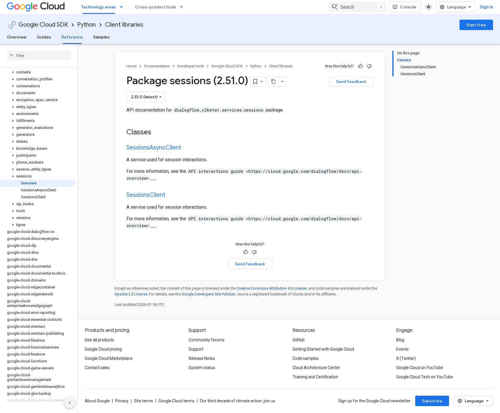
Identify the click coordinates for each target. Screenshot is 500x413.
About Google (97, 401)
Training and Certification (315, 377)
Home (131, 66)
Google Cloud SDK (43, 24)
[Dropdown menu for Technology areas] (123, 7)
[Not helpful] (369, 66)
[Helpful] (360, 66)
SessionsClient (145, 195)
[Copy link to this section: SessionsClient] (171, 195)
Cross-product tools (155, 7)
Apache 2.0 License (131, 294)
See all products (99, 340)
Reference (72, 37)
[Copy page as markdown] (273, 81)
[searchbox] (39, 55)
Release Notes (202, 358)
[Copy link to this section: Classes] (159, 132)
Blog (400, 340)
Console (408, 7)
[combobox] (358, 7)
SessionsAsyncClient (153, 147)
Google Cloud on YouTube (419, 367)
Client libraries (124, 24)
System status (202, 367)
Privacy (121, 401)
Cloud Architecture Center (316, 367)
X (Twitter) (406, 358)
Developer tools (190, 66)
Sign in (486, 7)
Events (402, 349)
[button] (38, 72)
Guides (44, 37)
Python (86, 24)
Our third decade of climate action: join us (237, 401)
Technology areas (98, 7)
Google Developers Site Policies (208, 294)
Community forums (207, 340)
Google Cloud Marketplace (109, 358)
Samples (101, 37)
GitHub (299, 340)
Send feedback (351, 81)
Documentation (157, 66)
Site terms (143, 401)
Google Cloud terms (176, 401)
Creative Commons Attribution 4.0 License (271, 288)
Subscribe (432, 400)
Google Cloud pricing (103, 349)
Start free (476, 24)
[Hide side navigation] (70, 402)
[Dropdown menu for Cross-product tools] (183, 7)
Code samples (306, 358)
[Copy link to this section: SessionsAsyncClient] (187, 148)
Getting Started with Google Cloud (323, 349)
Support (196, 349)
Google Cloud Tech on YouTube (424, 377)
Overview (16, 37)
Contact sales (97, 367)
